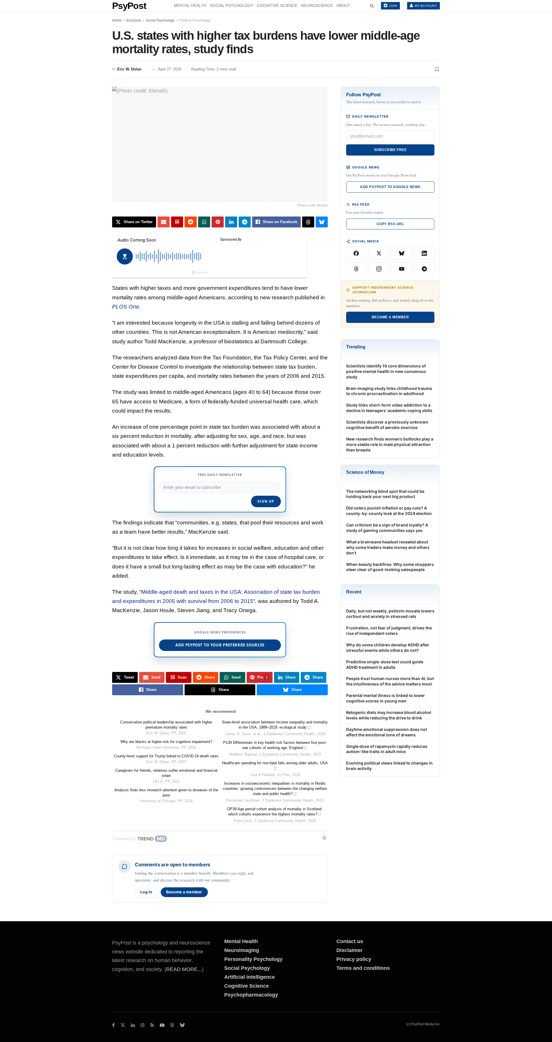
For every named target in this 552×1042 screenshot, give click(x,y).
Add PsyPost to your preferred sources (219, 645)
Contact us (349, 941)
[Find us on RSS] (152, 1025)
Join (392, 5)
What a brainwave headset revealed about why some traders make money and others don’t (388, 547)
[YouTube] (402, 268)
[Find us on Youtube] (162, 1025)
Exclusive (133, 20)
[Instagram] (379, 268)
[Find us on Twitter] (122, 1025)
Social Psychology (231, 5)
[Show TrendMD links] (324, 838)
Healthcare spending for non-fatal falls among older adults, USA (275, 763)
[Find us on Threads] (172, 1025)
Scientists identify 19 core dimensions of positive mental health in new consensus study (386, 371)
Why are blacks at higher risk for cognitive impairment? (166, 742)
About (343, 5)
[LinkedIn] (424, 253)
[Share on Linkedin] (231, 222)
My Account (425, 5)
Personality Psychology (253, 959)
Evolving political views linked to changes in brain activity (389, 766)
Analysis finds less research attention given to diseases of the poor (166, 792)
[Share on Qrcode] (177, 222)
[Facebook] (356, 253)
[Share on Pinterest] (218, 222)
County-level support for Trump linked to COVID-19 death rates (166, 756)
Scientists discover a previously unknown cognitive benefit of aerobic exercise (387, 425)
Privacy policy (353, 959)
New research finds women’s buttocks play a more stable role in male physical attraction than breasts (389, 444)
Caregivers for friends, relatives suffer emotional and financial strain (166, 773)
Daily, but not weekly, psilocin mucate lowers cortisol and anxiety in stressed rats (390, 613)
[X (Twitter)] (379, 253)
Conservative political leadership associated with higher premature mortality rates (166, 724)
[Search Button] (372, 6)
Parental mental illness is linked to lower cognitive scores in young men (385, 698)
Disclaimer (349, 950)
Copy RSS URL (390, 224)
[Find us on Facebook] (113, 1025)
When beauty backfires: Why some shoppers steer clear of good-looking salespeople (390, 567)
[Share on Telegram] (245, 222)
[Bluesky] (402, 253)
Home (117, 20)
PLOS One (125, 307)
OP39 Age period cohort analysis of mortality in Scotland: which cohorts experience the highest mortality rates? (275, 811)
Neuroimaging (241, 950)
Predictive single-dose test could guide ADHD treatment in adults (384, 664)
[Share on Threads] (308, 222)
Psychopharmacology (251, 995)
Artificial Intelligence (249, 977)
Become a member (184, 892)
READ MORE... (184, 969)
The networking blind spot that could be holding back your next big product (385, 494)
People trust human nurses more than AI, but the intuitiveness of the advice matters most (390, 681)
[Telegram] (424, 268)
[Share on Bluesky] (322, 222)
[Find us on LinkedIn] (133, 1025)
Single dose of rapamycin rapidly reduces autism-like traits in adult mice (387, 749)
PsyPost (129, 5)
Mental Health (190, 5)
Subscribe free (390, 150)
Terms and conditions (363, 968)
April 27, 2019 (169, 69)
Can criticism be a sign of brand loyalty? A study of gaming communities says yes (387, 527)
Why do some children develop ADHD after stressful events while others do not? (387, 647)
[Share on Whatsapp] (204, 222)
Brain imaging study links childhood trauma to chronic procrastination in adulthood (389, 391)
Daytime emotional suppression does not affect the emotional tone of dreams (386, 732)
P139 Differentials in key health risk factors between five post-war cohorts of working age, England (275, 745)
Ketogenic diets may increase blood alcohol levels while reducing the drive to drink (388, 715)
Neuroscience (317, 5)
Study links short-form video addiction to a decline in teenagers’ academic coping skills (389, 408)
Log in (146, 892)
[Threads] (356, 268)
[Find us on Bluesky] (182, 1025)
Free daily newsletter (220, 474)
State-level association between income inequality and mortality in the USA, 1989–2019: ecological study (275, 724)
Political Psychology (194, 20)
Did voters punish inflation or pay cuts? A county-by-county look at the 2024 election (389, 510)
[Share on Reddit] (191, 222)
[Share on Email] (164, 222)
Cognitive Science (277, 5)
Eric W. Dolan (129, 69)
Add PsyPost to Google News (390, 187)
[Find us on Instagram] (143, 1025)
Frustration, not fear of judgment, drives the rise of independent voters (389, 630)
